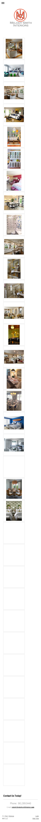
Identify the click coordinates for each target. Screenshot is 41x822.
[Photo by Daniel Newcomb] (14, 48)
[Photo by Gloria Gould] (14, 114)
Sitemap (11, 816)
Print (6, 816)
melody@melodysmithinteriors (21, 807)
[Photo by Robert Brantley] (14, 92)
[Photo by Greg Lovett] (14, 71)
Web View (35, 818)
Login (37, 816)
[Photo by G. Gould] (14, 181)
